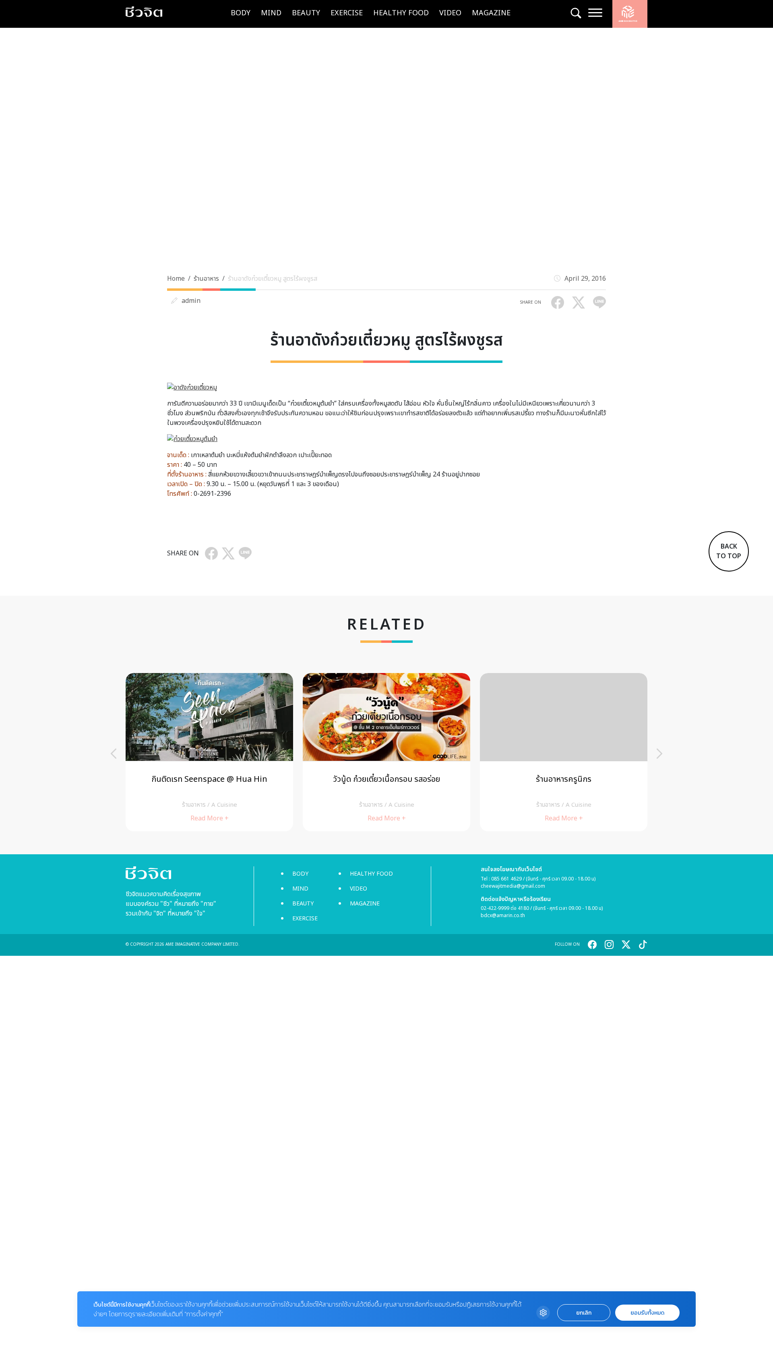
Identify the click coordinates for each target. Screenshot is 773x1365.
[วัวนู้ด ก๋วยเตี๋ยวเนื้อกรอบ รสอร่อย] (386, 752)
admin (191, 301)
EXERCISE (347, 13)
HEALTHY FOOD (401, 13)
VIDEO (450, 13)
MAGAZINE (491, 13)
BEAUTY (306, 13)
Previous (113, 754)
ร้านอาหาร (206, 279)
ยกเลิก (583, 1313)
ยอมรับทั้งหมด (647, 1313)
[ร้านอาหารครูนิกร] (563, 752)
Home (176, 279)
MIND (271, 13)
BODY (240, 13)
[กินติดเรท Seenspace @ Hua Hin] (209, 752)
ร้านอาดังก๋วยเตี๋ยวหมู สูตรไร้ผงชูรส (272, 279)
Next (659, 754)
